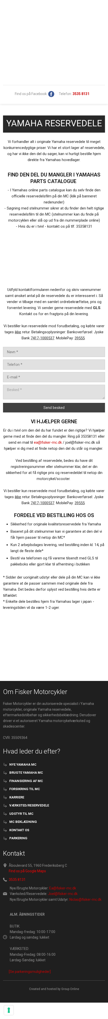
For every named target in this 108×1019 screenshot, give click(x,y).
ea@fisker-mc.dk (48, 442)
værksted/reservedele (29, 805)
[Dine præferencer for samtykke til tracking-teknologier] (9, 1010)
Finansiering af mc (26, 781)
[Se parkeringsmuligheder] (30, 972)
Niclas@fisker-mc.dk (85, 899)
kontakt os (19, 830)
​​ (81, 94)
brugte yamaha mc (26, 772)
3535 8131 (17, 880)
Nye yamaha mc (22, 764)
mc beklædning (23, 822)
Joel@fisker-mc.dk (63, 894)
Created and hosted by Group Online (54, 989)
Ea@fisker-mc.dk (62, 888)
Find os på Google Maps (27, 871)
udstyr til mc (21, 814)
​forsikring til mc (24, 789)
